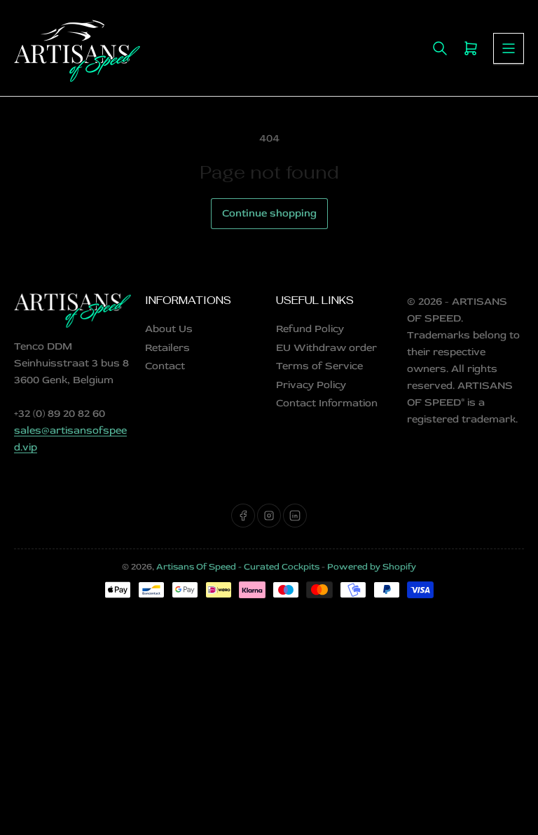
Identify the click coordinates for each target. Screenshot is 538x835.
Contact (165, 366)
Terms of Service (319, 366)
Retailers (167, 347)
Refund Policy (310, 329)
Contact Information (327, 403)
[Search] (440, 48)
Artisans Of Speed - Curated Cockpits (237, 566)
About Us (169, 329)
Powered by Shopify (371, 566)
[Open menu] (508, 48)
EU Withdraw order (326, 347)
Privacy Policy (311, 385)
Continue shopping (269, 213)
